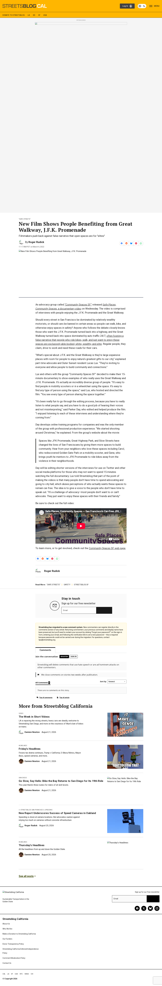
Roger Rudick (36, 242)
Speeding (48, 810)
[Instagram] (156, 908)
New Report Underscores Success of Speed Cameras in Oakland (57, 813)
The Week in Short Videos (34, 716)
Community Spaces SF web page (107, 548)
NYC (21, 974)
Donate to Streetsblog (14, 15)
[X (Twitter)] (143, 908)
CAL (4, 974)
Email (65, 610)
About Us (6, 924)
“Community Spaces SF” (78, 304)
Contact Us (7, 963)
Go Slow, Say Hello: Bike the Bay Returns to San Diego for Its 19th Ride (61, 780)
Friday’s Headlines (30, 748)
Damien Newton (32, 732)
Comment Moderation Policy (14, 958)
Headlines (23, 745)
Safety (67, 585)
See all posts (26, 876)
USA (45, 15)
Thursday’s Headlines (31, 845)
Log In (125, 6)
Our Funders (7, 939)
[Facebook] (137, 908)
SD (34, 15)
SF (39, 15)
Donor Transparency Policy (13, 944)
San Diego (23, 777)
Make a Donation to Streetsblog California (19, 934)
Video (21, 713)
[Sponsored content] (81, 116)
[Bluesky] (150, 908)
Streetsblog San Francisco (32, 810)
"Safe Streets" (25, 219)
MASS (27, 974)
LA (29, 15)
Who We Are (7, 929)
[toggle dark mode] (142, 6)
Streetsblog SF (81, 585)
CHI (32, 974)
